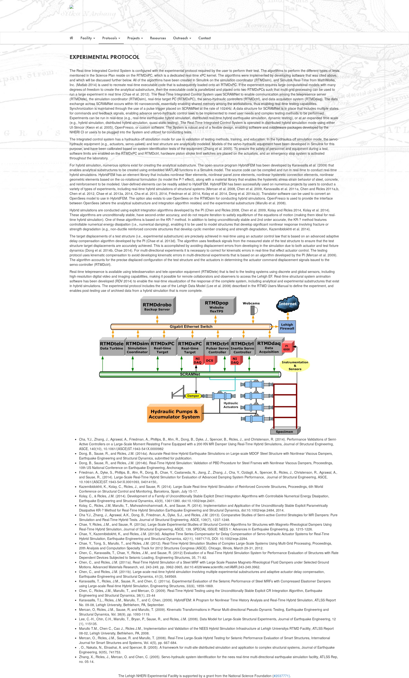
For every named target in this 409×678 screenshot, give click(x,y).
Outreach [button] (181, 37)
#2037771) (282, 675)
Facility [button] (86, 37)
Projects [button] (134, 37)
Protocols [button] (110, 37)
